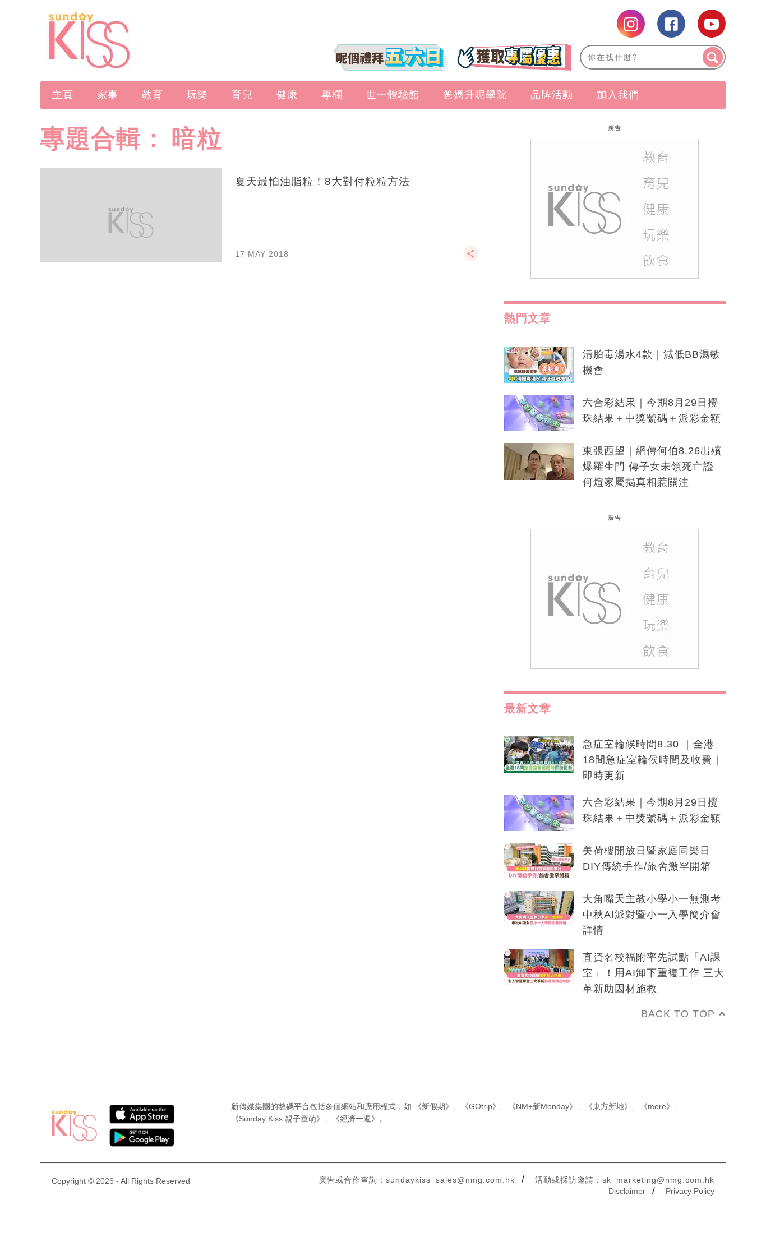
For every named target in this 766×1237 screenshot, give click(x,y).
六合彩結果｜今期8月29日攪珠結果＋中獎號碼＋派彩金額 (652, 410)
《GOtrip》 (480, 1106)
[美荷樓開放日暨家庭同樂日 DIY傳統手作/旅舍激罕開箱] (539, 861)
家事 (107, 94)
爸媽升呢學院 (475, 94)
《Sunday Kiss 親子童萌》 (277, 1118)
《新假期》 (433, 1106)
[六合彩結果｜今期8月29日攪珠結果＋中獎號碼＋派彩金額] (539, 413)
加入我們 (618, 94)
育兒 (242, 94)
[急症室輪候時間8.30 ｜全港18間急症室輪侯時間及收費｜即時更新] (539, 754)
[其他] (471, 258)
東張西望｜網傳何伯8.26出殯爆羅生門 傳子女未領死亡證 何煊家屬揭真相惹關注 (652, 466)
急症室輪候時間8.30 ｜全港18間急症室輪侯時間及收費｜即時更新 (653, 759)
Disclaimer (626, 1191)
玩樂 (197, 94)
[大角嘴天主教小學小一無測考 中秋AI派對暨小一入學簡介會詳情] (539, 909)
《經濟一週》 (355, 1118)
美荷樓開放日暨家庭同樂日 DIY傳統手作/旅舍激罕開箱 (647, 858)
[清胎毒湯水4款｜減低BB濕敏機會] (539, 365)
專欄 (332, 94)
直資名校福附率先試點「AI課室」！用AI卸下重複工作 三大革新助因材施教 (654, 973)
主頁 (62, 94)
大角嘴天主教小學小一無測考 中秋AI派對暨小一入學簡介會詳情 (652, 914)
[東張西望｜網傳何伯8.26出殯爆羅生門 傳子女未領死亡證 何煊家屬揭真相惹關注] (539, 461)
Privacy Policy (690, 1191)
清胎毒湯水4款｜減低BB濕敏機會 (652, 362)
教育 (152, 94)
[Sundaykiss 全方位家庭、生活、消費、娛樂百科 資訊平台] (143, 40)
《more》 (657, 1106)
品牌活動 (551, 94)
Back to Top (678, 1013)
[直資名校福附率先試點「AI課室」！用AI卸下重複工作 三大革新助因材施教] (539, 967)
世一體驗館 (392, 94)
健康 (287, 94)
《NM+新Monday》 (542, 1106)
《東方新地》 (608, 1106)
